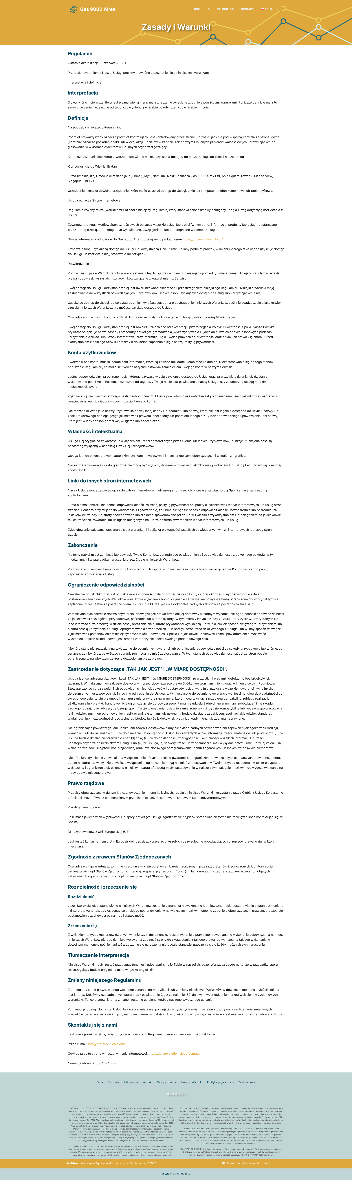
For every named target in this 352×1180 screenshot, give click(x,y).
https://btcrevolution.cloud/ (203, 239)
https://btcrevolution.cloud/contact (174, 1053)
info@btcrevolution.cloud (106, 1044)
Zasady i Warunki (191, 1082)
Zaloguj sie (225, 9)
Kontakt (247, 9)
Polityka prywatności (220, 1082)
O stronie (113, 1082)
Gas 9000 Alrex (97, 9)
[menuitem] (269, 9)
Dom (197, 9)
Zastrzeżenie (246, 1082)
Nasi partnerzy (166, 1082)
